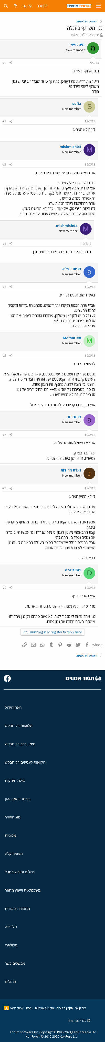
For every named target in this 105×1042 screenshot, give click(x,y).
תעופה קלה (14, 854)
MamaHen (72, 337)
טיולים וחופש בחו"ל (20, 872)
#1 (4, 63)
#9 (4, 588)
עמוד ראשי (17, 1008)
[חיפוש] (5, 5)
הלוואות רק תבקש (18, 726)
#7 (4, 435)
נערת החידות (71, 470)
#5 (4, 356)
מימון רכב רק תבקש (20, 744)
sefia (76, 103)
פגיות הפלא (71, 268)
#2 (4, 121)
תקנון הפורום (64, 1008)
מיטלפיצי (93, 35)
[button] (98, 6)
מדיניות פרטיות (44, 1008)
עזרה (29, 1008)
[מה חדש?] (15, 5)
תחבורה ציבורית (17, 908)
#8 (4, 488)
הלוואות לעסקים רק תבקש (25, 762)
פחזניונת (74, 416)
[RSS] (6, 1008)
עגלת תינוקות (15, 780)
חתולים (10, 982)
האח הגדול (13, 707)
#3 (4, 164)
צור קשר (80, 1008)
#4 (4, 287)
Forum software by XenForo (44, 1034)
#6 (4, 244)
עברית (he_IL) (77, 1020)
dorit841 (73, 569)
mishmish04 (70, 146)
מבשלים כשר (15, 963)
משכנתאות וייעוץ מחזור (23, 890)
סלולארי (11, 945)
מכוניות (10, 835)
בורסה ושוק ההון (18, 799)
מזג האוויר (13, 817)
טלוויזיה (11, 927)
